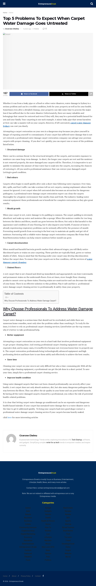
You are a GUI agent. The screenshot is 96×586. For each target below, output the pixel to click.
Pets (48, 557)
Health (48, 518)
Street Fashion (68, 527)
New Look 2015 (48, 547)
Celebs (28, 524)
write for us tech (52, 442)
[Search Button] (91, 4)
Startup (68, 524)
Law (48, 534)
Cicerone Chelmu (12, 29)
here (10, 417)
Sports (68, 521)
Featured (28, 554)
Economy (28, 537)
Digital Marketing (28, 534)
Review (68, 514)
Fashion (28, 550)
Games (48, 514)
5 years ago (27, 29)
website (68, 554)
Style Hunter (68, 531)
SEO (68, 518)
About (14, 576)
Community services (28, 527)
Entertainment (28, 544)
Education (28, 540)
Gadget (48, 508)
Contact (38, 576)
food (28, 560)
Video (68, 547)
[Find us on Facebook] (43, 575)
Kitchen (48, 531)
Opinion (48, 554)
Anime (28, 508)
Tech (68, 534)
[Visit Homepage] (48, 3)
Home (5, 13)
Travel (68, 540)
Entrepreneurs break (28, 547)
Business (28, 518)
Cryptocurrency (28, 531)
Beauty (28, 514)
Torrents (68, 537)
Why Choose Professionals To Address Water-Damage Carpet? (30, 301)
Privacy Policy (25, 576)
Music (48, 544)
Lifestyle (48, 537)
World (68, 557)
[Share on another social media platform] (91, 94)
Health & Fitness (48, 521)
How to (48, 527)
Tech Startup (77, 440)
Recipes (68, 511)
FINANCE (28, 557)
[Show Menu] (4, 4)
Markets (48, 540)
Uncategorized (68, 544)
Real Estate (68, 508)
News (48, 550)
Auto (28, 511)
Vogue (68, 550)
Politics (48, 560)
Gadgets (48, 511)
